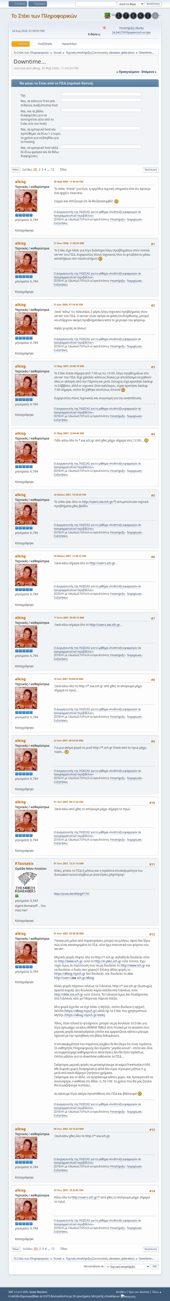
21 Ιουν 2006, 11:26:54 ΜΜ (69, 243)
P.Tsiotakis (24, 863)
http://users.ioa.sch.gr (104, 625)
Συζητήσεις (61, 223)
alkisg (20, 181)
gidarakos (127, 52)
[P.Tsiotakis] (17, 915)
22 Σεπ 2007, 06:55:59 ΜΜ (68, 740)
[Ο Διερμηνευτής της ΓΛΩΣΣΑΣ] (17, 225)
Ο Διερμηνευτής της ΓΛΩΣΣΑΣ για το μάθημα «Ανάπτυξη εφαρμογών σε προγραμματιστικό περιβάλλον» (97, 214)
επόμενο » (148, 72)
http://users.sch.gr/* (85, 1197)
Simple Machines (38, 1292)
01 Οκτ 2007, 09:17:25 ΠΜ (68, 801)
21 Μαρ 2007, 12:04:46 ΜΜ (69, 433)
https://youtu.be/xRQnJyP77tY (71, 894)
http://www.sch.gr (70, 961)
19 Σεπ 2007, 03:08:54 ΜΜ (68, 679)
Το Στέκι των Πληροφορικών (44, 16)
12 (52, 169)
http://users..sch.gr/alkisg (74, 978)
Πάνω (16, 1249)
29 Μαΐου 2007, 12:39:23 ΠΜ (70, 556)
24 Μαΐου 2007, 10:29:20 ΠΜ (70, 494)
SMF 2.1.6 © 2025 (18, 1292)
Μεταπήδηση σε (94, 1266)
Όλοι (63, 169)
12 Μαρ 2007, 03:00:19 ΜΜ (69, 366)
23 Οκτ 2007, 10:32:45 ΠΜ (68, 1190)
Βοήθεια (121, 1291)
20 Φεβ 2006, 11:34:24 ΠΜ (68, 181)
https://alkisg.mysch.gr (69, 974)
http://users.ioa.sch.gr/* (98, 502)
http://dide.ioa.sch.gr (68, 994)
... (48, 169)
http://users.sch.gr (102, 563)
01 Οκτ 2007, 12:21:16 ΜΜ (69, 863)
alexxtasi (114, 52)
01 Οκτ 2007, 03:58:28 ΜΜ (69, 933)
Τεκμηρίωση (134, 219)
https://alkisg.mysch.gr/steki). (85, 1015)
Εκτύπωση (151, 169)
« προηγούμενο (127, 72)
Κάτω (16, 169)
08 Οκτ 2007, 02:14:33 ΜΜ (69, 1128)
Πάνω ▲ (157, 1291)
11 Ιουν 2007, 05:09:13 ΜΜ (69, 617)
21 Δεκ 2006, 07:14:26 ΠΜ (68, 304)
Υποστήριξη (117, 219)
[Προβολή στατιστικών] (128, 1296)
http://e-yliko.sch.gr (107, 961)
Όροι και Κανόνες (139, 1291)
